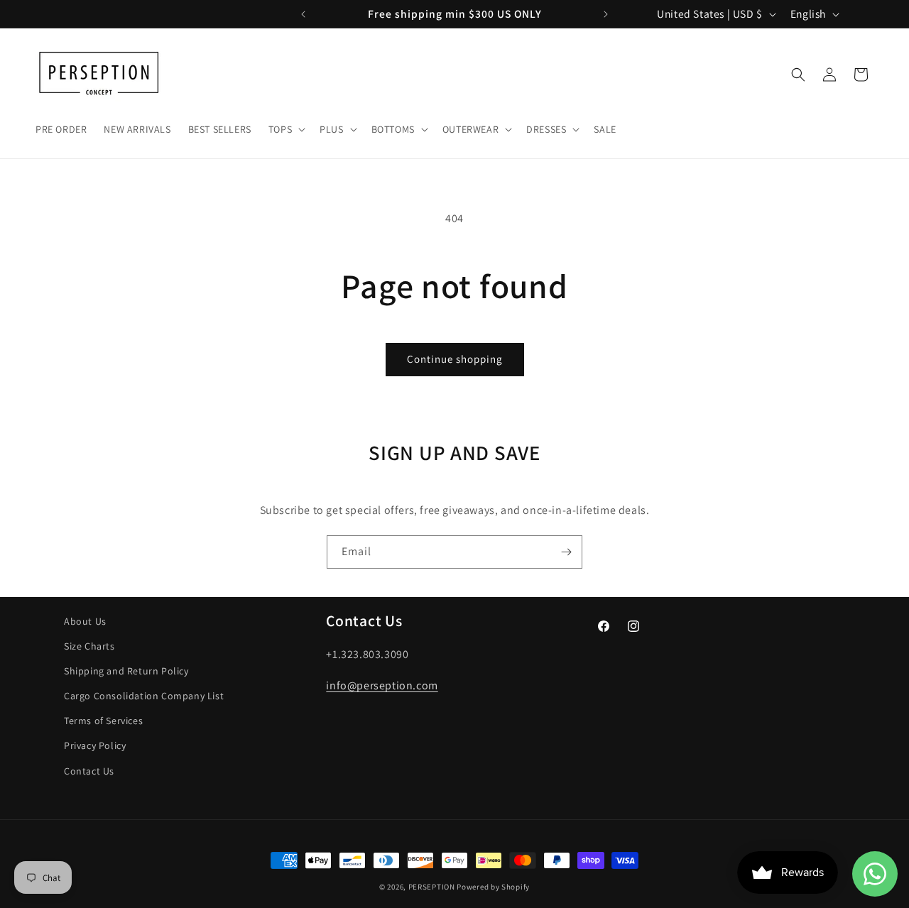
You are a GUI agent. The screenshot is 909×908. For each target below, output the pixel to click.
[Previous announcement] (303, 14)
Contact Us (89, 771)
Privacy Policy (95, 745)
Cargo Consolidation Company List (144, 695)
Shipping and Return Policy (126, 670)
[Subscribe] (566, 552)
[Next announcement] (605, 14)
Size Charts (89, 646)
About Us (85, 621)
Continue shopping (455, 359)
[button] (285, 129)
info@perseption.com (381, 685)
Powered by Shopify (493, 887)
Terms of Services (103, 720)
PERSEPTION (431, 887)
